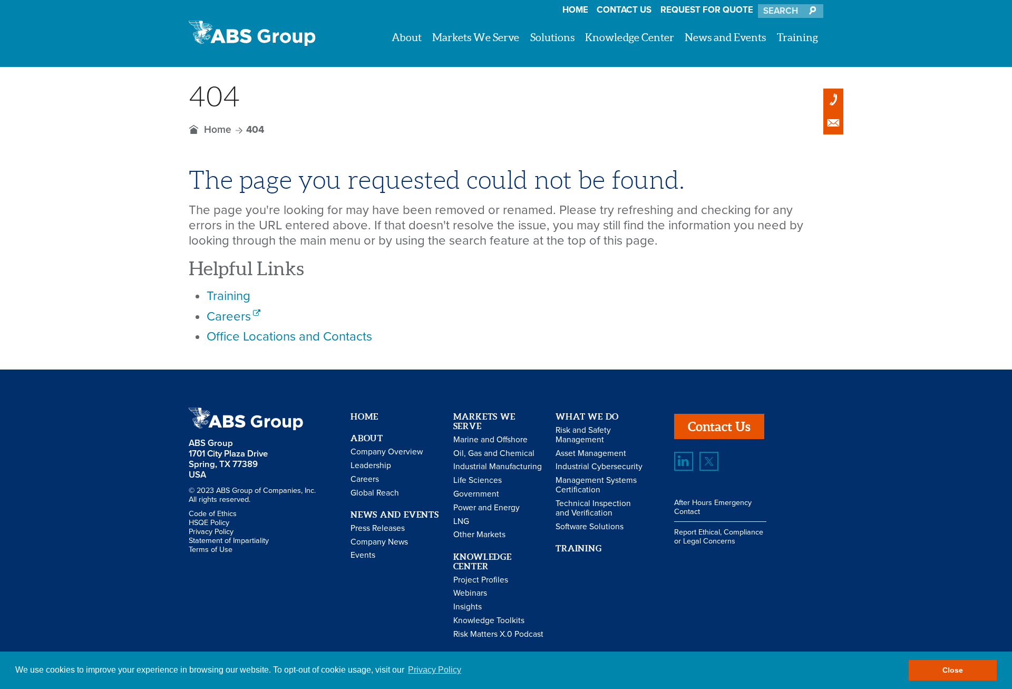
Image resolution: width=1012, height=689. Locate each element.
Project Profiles (480, 580)
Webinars (470, 593)
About (407, 37)
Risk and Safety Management (583, 434)
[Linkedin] (683, 461)
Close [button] (952, 670)
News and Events (725, 37)
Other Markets (479, 534)
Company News (379, 542)
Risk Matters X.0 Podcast (498, 634)
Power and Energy (486, 507)
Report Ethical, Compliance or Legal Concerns (718, 537)
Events (363, 555)
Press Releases (378, 528)
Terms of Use (210, 549)
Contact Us (624, 10)
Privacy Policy (211, 531)
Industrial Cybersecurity (599, 466)
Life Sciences (477, 480)
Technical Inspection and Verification (593, 508)
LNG (461, 521)
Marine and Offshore (490, 439)
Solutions (552, 37)
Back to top (974, 325)
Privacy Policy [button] (434, 669)
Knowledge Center (629, 37)
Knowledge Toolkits (488, 620)
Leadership (371, 465)
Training (797, 37)
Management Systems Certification (596, 484)
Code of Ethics (213, 513)
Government (476, 494)
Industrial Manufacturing (497, 466)
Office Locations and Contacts (289, 336)
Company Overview (387, 452)
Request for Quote (706, 10)
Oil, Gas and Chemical (493, 453)
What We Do (587, 416)
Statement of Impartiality (229, 540)
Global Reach (375, 493)
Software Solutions (590, 526)
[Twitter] (708, 461)
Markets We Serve (475, 37)
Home (575, 10)
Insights (467, 607)
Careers (229, 316)
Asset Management (591, 453)
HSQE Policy (209, 522)
